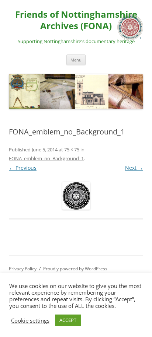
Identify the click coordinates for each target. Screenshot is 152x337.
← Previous (23, 167)
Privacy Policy (23, 269)
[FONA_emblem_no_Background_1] (76, 196)
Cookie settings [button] (30, 320)
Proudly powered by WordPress (75, 269)
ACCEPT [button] (67, 320)
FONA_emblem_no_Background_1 (46, 158)
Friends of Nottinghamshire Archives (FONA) (76, 20)
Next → (134, 167)
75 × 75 (71, 149)
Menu (76, 60)
